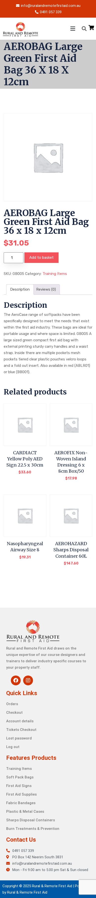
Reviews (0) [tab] (46, 289)
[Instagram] (28, 680)
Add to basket (41, 257)
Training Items (55, 273)
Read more (71, 482)
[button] (57, 28)
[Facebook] (16, 680)
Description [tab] (20, 289)
